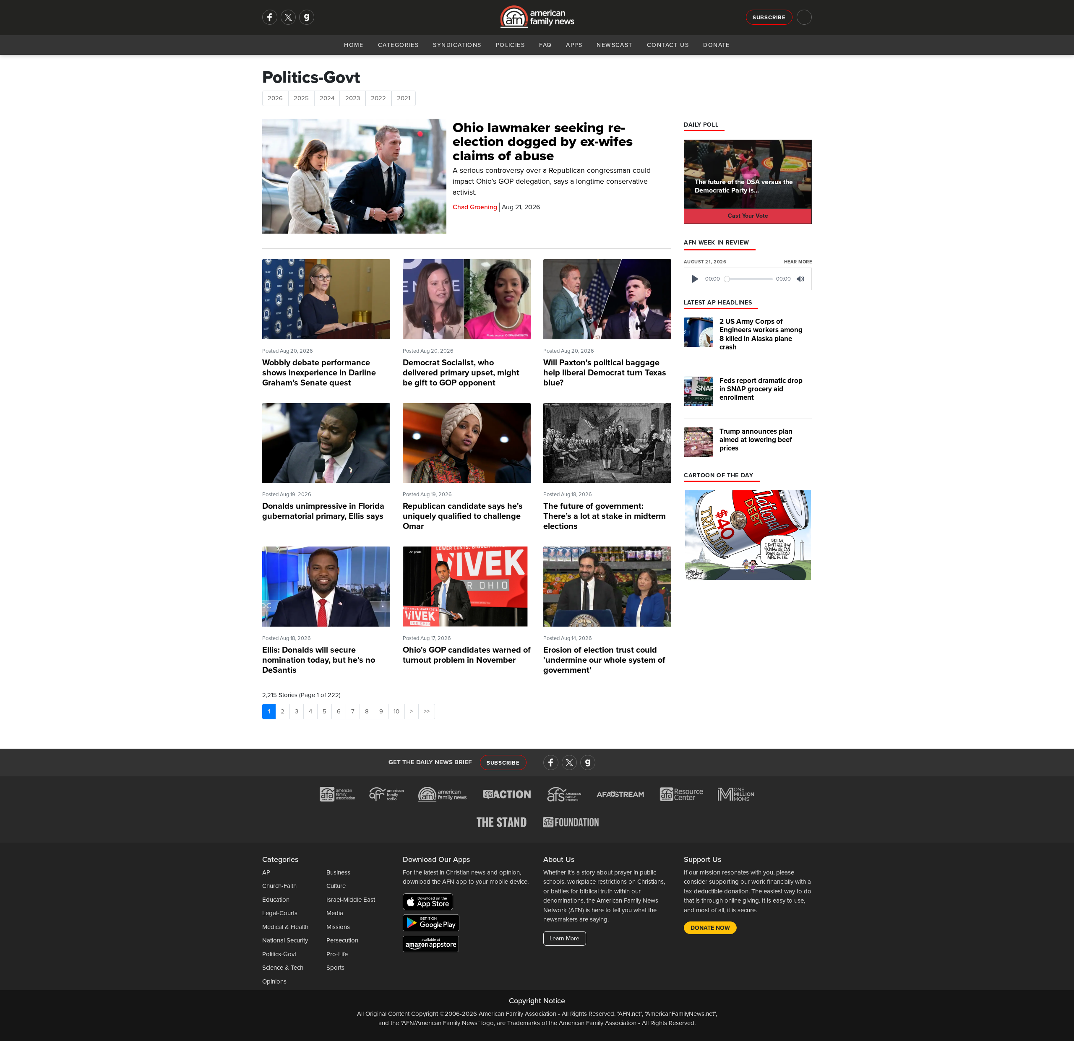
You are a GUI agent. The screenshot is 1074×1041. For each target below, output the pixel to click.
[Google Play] (433, 924)
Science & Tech (282, 967)
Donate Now (710, 928)
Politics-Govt (279, 954)
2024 (327, 98)
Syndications (457, 45)
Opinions (274, 981)
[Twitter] (288, 17)
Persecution (342, 940)
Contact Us (668, 45)
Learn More (564, 938)
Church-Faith (279, 886)
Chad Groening (475, 207)
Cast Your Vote (748, 215)
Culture (336, 886)
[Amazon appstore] (431, 945)
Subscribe (769, 17)
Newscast (615, 45)
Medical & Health (285, 927)
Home (354, 45)
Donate (716, 45)
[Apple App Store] (430, 903)
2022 (378, 98)
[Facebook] (269, 17)
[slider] (748, 279)
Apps (574, 45)
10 (396, 711)
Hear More (798, 262)
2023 (352, 98)
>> (427, 711)
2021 (403, 98)
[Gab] (306, 17)
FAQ (545, 45)
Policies (510, 45)
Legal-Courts (279, 913)
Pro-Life (337, 954)
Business (338, 872)
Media (334, 913)
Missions (338, 927)
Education (275, 899)
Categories (398, 45)
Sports (335, 967)
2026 (275, 98)
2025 (301, 98)
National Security (285, 940)
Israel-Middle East (350, 899)
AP (266, 872)
